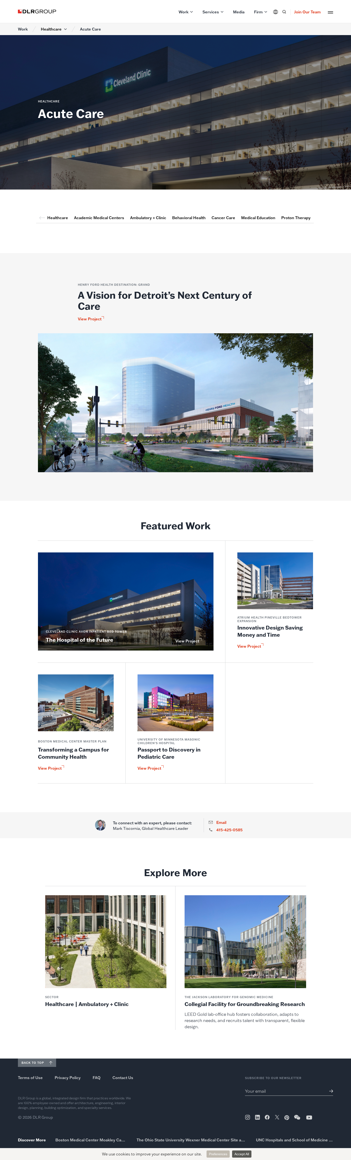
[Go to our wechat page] (297, 1119)
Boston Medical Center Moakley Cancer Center (91, 1140)
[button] (186, 12)
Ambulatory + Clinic (148, 217)
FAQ (97, 1077)
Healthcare (51, 29)
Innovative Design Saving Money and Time (270, 631)
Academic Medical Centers (99, 217)
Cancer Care (223, 217)
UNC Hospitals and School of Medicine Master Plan (294, 1140)
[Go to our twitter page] (277, 1118)
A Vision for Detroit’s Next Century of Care (165, 300)
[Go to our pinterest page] (286, 1117)
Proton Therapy (296, 217)
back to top (32, 1063)
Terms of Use (30, 1077)
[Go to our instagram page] (247, 1117)
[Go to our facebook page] (267, 1117)
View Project (89, 319)
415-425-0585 (229, 829)
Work (23, 29)
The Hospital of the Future (79, 639)
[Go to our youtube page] (309, 1117)
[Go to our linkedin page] (257, 1117)
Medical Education (258, 217)
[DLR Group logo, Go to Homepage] (37, 11)
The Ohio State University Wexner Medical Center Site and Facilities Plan (191, 1140)
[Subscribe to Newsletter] (329, 1091)
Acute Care (90, 29)
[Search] (284, 12)
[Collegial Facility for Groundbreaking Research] (245, 962)
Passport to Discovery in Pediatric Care (169, 753)
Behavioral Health (189, 217)
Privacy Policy (68, 1077)
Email (221, 822)
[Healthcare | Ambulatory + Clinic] (106, 951)
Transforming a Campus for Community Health (73, 753)
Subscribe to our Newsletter (273, 1078)
